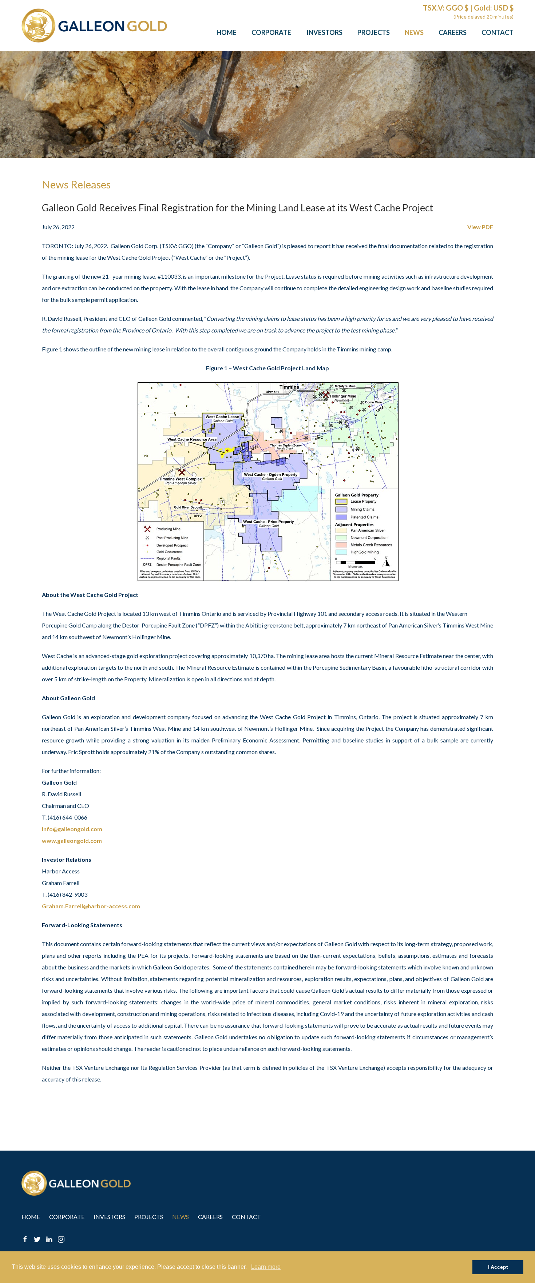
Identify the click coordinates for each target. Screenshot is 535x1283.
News (414, 32)
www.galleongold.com (72, 840)
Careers (453, 32)
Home (227, 32)
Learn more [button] (266, 1267)
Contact (498, 32)
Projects (373, 32)
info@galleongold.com (72, 828)
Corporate (271, 32)
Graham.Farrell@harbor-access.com (91, 906)
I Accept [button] (498, 1267)
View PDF (480, 226)
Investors (324, 32)
